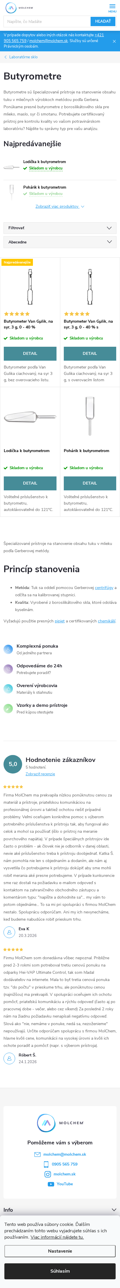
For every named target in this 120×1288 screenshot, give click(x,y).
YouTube (65, 1184)
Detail (30, 353)
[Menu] (112, 7)
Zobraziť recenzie (40, 774)
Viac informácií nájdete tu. (57, 1237)
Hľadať (103, 21)
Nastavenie (60, 1251)
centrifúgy (104, 587)
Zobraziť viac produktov (58, 206)
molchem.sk (65, 1174)
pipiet (60, 621)
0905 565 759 (64, 1164)
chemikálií (106, 621)
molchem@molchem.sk (48, 41)
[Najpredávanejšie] (30, 286)
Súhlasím (60, 1271)
